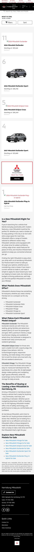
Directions (5, 525)
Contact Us (10, 492)
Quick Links (7, 518)
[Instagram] (8, 510)
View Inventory (6, 528)
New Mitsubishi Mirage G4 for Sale (18, 443)
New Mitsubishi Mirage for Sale (16, 440)
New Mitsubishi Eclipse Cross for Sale (19, 446)
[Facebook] (4, 510)
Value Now (17, 178)
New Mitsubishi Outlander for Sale (18, 448)
